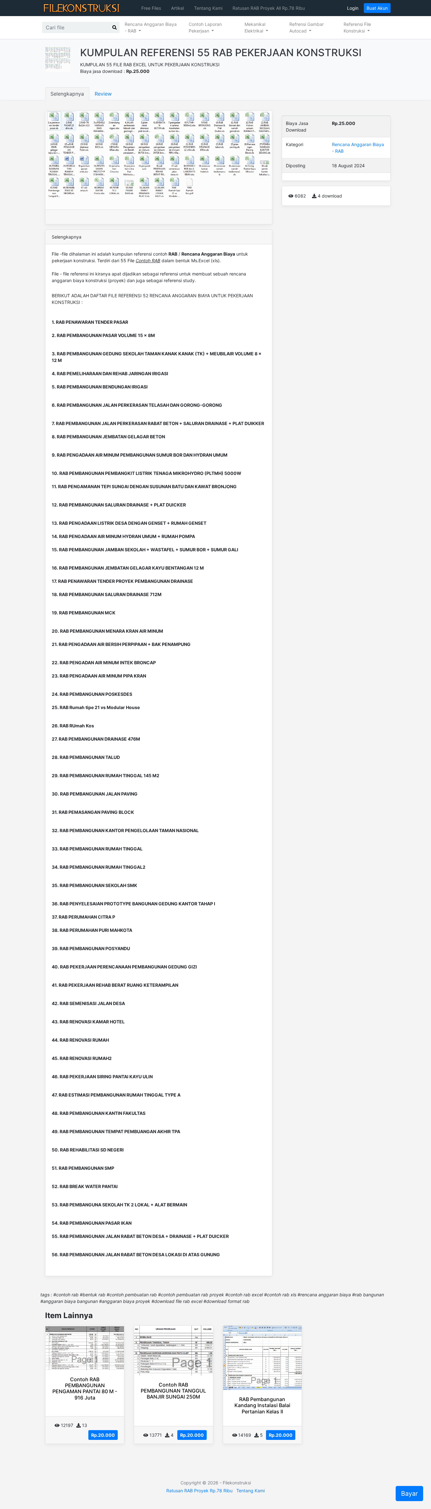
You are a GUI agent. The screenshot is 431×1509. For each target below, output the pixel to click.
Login (352, 8)
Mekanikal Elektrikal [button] (255, 27)
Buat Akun (377, 8)
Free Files (151, 8)
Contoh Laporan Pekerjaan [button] (205, 27)
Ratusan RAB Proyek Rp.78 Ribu (199, 1490)
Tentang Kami (208, 8)
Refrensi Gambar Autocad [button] (306, 27)
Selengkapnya (67, 94)
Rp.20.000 (103, 1435)
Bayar (409, 1493)
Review (103, 94)
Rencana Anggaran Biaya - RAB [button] (151, 27)
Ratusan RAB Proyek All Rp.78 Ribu (269, 8)
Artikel (177, 8)
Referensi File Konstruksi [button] (357, 27)
